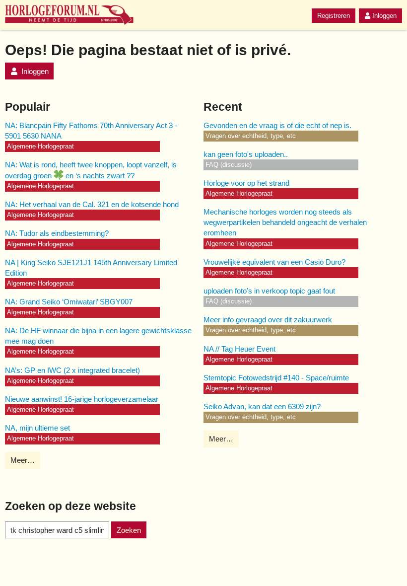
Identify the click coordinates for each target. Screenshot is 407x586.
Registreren (333, 15)
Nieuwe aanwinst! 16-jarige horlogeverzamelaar (81, 399)
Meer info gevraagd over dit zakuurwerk (268, 319)
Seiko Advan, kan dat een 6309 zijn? (262, 406)
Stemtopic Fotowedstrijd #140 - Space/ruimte (276, 377)
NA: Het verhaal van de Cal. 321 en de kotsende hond (92, 204)
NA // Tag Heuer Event (239, 349)
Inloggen (384, 15)
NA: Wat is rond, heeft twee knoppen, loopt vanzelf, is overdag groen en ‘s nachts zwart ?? (91, 170)
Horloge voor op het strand (246, 183)
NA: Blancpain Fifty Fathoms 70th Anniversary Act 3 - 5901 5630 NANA (91, 130)
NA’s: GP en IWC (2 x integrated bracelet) (72, 370)
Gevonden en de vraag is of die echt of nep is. (277, 125)
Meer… (22, 460)
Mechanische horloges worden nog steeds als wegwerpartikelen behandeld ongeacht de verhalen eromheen (285, 222)
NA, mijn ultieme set (37, 428)
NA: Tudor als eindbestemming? (57, 233)
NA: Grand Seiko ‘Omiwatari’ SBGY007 (69, 301)
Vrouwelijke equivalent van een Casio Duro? (274, 262)
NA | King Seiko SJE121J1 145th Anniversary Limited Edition (91, 267)
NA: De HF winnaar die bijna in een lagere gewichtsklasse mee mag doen (98, 335)
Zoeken (129, 530)
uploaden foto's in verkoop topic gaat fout (269, 291)
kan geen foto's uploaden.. (246, 154)
